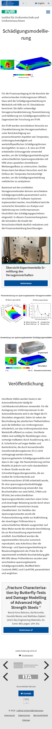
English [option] (41, 3)
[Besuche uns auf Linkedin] (26, 700)
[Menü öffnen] (48, 12)
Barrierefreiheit (40, 715)
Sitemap (26, 720)
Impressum (9, 715)
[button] (6, 665)
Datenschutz (24, 715)
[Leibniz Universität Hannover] (10, 3)
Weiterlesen (26, 283)
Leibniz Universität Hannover (30, 710)
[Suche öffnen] (49, 3)
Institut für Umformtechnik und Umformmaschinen (20, 19)
